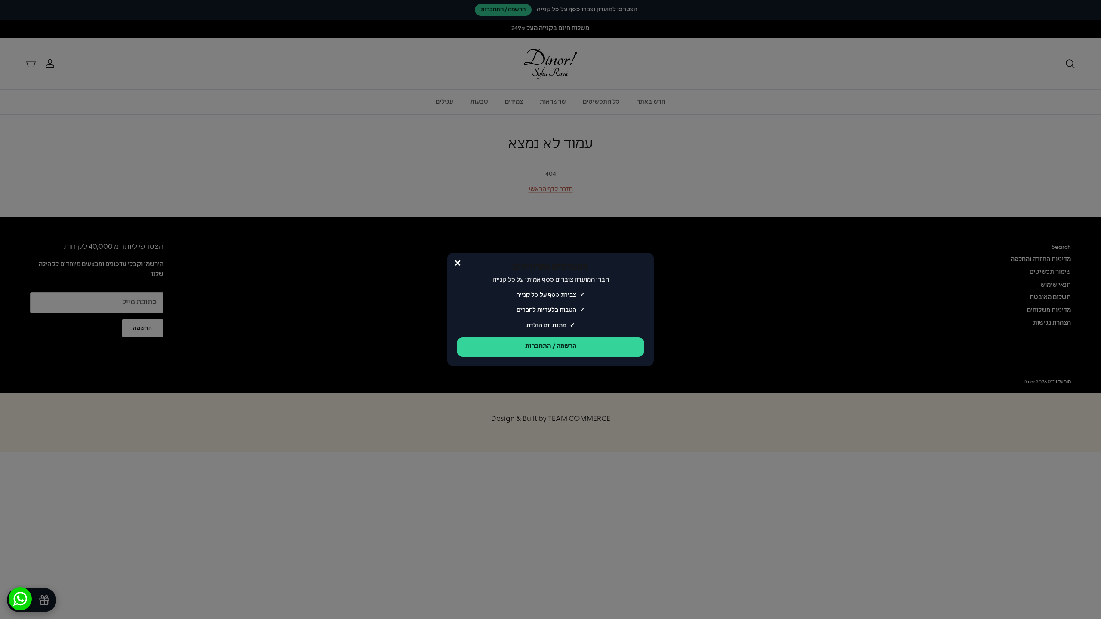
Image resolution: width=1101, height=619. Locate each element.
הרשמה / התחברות (550, 346)
